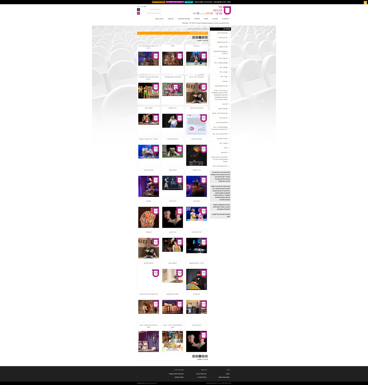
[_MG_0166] (172, 279)
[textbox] (150, 9)
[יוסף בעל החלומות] (172, 310)
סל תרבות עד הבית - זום (220, 134)
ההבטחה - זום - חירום (197, 77)
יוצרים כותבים (223, 38)
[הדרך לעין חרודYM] (196, 248)
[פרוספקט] (196, 124)
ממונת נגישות (199, 2)
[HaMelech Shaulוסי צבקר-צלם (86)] (172, 186)
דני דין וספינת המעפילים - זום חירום (148, 47)
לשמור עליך (149, 108)
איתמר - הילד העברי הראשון (148, 139)
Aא (138, 6)
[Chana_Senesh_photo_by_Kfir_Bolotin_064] (196, 62)
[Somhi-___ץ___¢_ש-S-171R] (172, 62)
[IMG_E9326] (148, 341)
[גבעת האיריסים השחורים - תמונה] (172, 93)
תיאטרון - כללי (223, 58)
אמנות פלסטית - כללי (221, 63)
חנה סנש (197, 46)
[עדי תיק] (172, 155)
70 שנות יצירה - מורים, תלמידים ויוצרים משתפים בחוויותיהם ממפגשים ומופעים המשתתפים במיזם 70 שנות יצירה (220, 95)
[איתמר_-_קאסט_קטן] (148, 155)
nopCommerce (151, 383)
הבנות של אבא (149, 170)
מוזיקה (170, 19)
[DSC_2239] (148, 62)
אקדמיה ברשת (223, 109)
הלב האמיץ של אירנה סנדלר (148, 294)
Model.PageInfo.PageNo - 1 (203, 38)
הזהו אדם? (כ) (196, 325)
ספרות (215, 19)
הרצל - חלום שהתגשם (196, 263)
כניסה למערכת (202, 377)
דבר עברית (196, 294)
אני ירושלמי (197, 170)
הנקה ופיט (196, 201)
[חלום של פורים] (172, 341)
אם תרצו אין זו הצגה (196, 108)
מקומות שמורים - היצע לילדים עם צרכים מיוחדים (220, 128)
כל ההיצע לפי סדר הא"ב (220, 166)
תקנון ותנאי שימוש (224, 377)
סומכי (173, 46)
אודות (228, 2)
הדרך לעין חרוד (196, 232)
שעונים (148, 201)
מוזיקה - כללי (223, 143)
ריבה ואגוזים (173, 108)
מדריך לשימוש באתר (220, 2)
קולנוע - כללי (223, 68)
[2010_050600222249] (148, 217)
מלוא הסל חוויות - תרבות (220, 113)
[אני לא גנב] (172, 248)
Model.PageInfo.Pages (193, 37)
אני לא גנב (172, 232)
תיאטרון (225, 19)
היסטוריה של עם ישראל (195, 29)
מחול (206, 19)
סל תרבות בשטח (222, 42)
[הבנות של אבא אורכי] (148, 186)
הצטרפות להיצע (158, 2)
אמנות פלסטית (184, 19)
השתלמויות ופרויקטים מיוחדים (221, 53)
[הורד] (148, 124)
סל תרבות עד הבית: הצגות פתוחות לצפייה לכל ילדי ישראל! (205, 23)
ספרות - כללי (223, 72)
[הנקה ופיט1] (196, 217)
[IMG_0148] (172, 124)
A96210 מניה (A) (196, 139)
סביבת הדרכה (208, 2)
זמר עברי (225, 104)
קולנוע (197, 19)
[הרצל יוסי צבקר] (196, 279)
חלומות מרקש (148, 263)
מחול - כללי (224, 77)
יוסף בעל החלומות (173, 294)
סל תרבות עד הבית (222, 123)
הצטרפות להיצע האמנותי (176, 374)
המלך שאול (172, 170)
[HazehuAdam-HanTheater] (172, 217)
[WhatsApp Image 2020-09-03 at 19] (148, 93)
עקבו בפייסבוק (179, 377)
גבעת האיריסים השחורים (172, 77)
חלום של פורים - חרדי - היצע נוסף (172, 326)
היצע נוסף (159, 19)
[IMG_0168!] (196, 186)
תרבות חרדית (223, 118)
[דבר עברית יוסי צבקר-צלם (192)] (196, 310)
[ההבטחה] (196, 93)
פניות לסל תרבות (201, 374)
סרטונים (225, 81)
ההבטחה (149, 232)
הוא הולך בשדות (172, 139)
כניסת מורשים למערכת (175, 2)
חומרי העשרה (223, 47)
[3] (148, 310)
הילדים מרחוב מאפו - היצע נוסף (148, 326)
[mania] (196, 155)
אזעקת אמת (173, 263)
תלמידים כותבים (222, 139)
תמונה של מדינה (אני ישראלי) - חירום (149, 78)
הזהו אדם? (172, 201)
